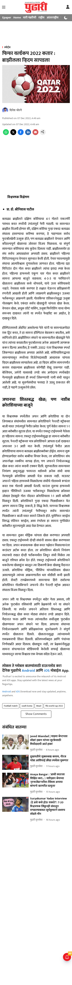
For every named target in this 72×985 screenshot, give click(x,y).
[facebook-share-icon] (21, 134)
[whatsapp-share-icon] (6, 134)
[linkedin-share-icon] (28, 134)
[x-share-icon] (13, 134)
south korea (27, 706)
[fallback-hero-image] (15, 742)
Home (17, 17)
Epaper (6, 17)
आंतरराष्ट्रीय (53, 17)
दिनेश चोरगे (16, 110)
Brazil (38, 706)
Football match (11, 706)
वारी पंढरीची (29, 17)
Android (28, 670)
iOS (47, 670)
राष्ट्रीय (41, 17)
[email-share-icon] (35, 134)
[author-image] (5, 110)
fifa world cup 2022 (54, 706)
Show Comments (36, 714)
